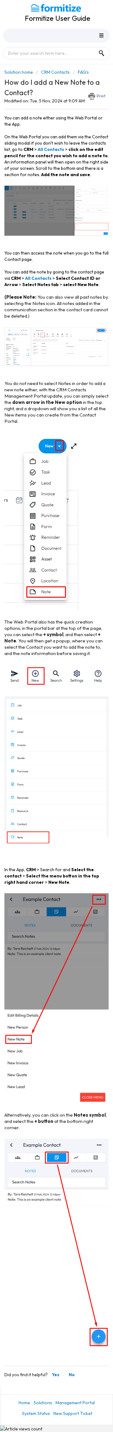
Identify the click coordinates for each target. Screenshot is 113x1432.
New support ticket (72, 1413)
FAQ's (83, 72)
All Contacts (51, 149)
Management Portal (75, 1403)
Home (24, 1403)
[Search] (103, 53)
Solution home (19, 72)
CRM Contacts (55, 72)
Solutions (43, 1403)
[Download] (45, 733)
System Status (36, 1413)
